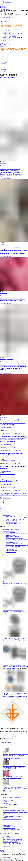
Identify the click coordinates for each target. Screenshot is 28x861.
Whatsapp (2, 63)
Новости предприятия (9, 826)
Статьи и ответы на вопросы (7, 447)
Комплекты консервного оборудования (13, 810)
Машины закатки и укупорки (11, 814)
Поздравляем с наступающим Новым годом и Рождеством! (12, 423)
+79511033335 (3, 69)
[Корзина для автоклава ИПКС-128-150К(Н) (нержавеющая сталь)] (14, 637)
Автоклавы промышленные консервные (17, 533)
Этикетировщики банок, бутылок (12, 819)
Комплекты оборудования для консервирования (11, 530)
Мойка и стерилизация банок (14, 543)
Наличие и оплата (8, 800)
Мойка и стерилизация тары (13, 519)
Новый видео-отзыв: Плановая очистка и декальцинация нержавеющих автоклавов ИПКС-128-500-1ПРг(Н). (13, 251)
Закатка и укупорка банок (13, 540)
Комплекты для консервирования (15, 517)
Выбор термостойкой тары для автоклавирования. (10, 480)
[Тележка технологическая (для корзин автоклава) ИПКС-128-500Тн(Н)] (14, 580)
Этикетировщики (11, 552)
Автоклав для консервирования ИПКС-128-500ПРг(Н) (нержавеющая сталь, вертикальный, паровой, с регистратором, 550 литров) (15, 695)
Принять (8, 857)
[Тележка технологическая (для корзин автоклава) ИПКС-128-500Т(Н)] (14, 608)
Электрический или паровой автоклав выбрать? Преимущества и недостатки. (13, 494)
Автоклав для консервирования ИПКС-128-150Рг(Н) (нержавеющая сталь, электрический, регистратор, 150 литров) (15, 666)
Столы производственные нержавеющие (17, 545)
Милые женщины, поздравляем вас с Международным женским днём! (12, 299)
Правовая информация (9, 828)
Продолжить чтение (5, 178)
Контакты (5, 830)
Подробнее (3, 857)
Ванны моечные (10, 535)
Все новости (3, 293)
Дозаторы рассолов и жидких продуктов (17, 539)
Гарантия (5, 803)
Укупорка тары (10, 520)
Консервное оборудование (10, 532)
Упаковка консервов (11, 550)
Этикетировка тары (11, 522)
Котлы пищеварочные (12, 542)
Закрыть (2, 508)
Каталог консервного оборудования (12, 797)
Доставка (5, 801)
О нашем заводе (7, 825)
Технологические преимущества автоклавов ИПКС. (11, 454)
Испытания (6, 799)
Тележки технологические (13, 546)
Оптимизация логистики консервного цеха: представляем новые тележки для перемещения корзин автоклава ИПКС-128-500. (13, 367)
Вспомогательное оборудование (14, 538)
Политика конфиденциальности (11, 829)
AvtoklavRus (7, 77)
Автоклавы (3, 163)
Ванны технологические (12, 536)
